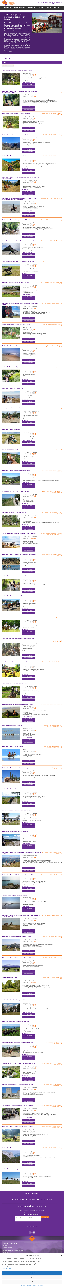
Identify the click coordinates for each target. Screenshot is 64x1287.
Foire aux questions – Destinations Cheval (13, 1250)
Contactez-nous (7, 1252)
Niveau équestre (26, 75)
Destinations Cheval (19, 1199)
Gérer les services (6, 1268)
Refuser (32, 1277)
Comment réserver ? (8, 1247)
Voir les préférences (32, 1282)
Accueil (3, 10)
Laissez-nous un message (46, 1199)
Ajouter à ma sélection (28, 87)
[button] (61, 1255)
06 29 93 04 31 (32, 1199)
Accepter (32, 1273)
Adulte (27, 1214)
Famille (37, 1214)
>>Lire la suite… (8, 51)
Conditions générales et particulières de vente (32, 1285)
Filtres (4, 62)
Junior (32, 1214)
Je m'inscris (45, 1217)
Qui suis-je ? (6, 1245)
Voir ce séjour (28, 84)
